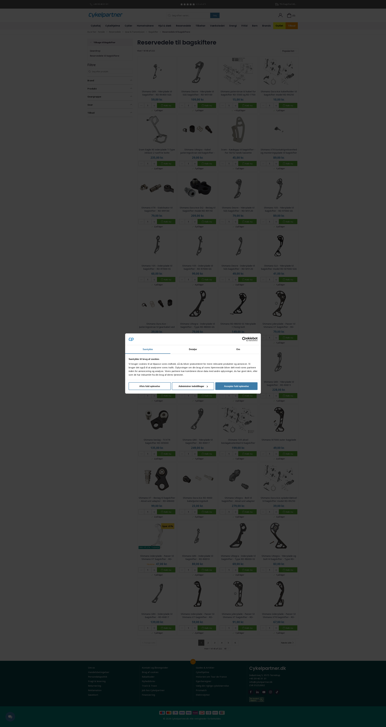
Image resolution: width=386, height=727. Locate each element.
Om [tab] (238, 349)
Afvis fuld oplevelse (149, 386)
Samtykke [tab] (148, 349)
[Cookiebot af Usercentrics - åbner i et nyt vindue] (244, 339)
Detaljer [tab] (193, 349)
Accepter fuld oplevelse (236, 386)
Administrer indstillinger (191, 386)
